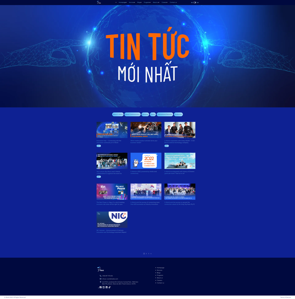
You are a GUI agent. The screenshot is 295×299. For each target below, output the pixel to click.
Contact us (173, 2)
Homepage (122, 2)
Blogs (139, 2)
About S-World (118, 114)
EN (197, 2)
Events (153, 114)
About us (156, 2)
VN (192, 2)
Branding (145, 114)
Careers (164, 2)
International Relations (165, 114)
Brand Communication (132, 114)
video (98, 145)
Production (178, 114)
